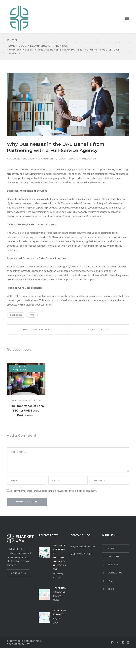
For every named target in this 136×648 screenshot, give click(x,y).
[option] (26, 390)
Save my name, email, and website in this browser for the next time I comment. (53, 490)
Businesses (16, 315)
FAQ (110, 581)
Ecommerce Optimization (49, 45)
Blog (22, 45)
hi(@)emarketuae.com (83, 546)
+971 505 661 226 (81, 554)
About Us (113, 556)
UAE (32, 315)
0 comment (46, 158)
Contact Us (115, 572)
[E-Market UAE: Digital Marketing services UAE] (19, 17)
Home (11, 45)
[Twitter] (118, 642)
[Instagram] (128, 642)
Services (113, 564)
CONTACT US (18, 573)
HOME (111, 548)
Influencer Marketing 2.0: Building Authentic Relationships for (62, 557)
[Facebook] (112, 642)
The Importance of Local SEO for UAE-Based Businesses (27, 410)
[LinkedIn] (123, 642)
